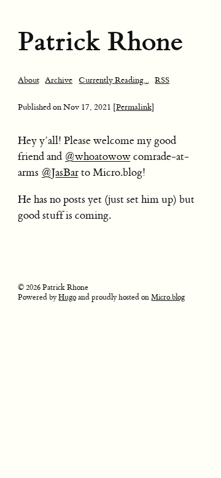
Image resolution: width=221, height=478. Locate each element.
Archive (58, 80)
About (28, 80)
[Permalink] (134, 107)
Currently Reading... (114, 80)
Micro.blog (168, 297)
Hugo (67, 297)
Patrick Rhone (100, 41)
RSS (162, 80)
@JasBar (60, 173)
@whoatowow (97, 157)
